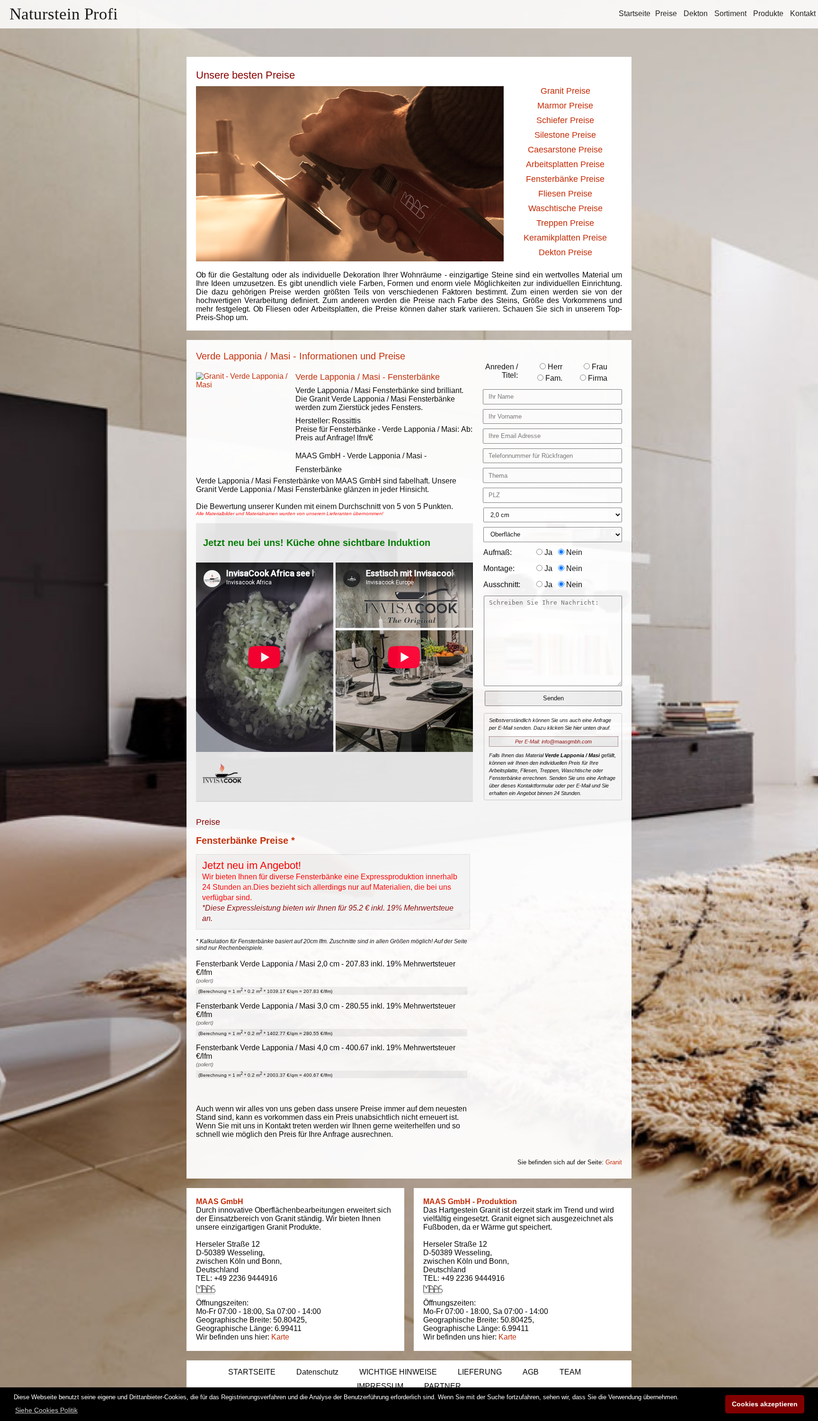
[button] (46, 1410)
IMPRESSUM (380, 1386)
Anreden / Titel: (501, 371)
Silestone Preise (565, 135)
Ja (547, 552)
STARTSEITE (252, 1372)
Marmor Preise (565, 105)
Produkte (768, 13)
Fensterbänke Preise (565, 179)
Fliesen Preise (565, 193)
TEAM (570, 1372)
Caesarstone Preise (565, 149)
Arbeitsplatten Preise (565, 164)
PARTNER (442, 1386)
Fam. (552, 378)
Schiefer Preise (565, 120)
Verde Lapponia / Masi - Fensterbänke (367, 377)
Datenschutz (317, 1372)
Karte (280, 1337)
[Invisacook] (222, 792)
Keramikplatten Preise (565, 237)
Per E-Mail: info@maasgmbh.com (553, 741)
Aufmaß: (497, 552)
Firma (596, 378)
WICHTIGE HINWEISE (398, 1372)
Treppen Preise (565, 223)
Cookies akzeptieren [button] (765, 1404)
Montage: (499, 568)
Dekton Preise (565, 252)
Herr (554, 367)
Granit (613, 1162)
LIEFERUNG (480, 1372)
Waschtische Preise (565, 208)
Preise (666, 13)
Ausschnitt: (501, 585)
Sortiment (730, 13)
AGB (531, 1372)
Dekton (696, 13)
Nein (573, 552)
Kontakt (803, 13)
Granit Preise (565, 91)
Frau (598, 367)
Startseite (634, 13)
